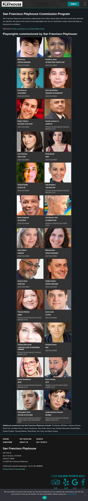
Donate (39, 439)
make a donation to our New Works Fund (28, 29)
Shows (6, 439)
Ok (45, 497)
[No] (85, 495)
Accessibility (20, 469)
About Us (24, 442)
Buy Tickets (41, 442)
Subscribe (7, 442)
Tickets (73, 4)
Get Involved (25, 439)
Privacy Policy (8, 469)
